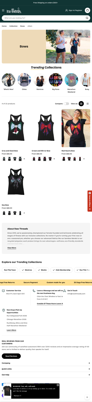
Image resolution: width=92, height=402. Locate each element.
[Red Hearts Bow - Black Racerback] (74, 159)
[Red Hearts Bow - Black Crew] (69, 159)
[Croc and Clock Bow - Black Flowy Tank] (9, 159)
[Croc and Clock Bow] (16, 128)
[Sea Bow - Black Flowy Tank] (9, 213)
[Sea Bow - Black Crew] (15, 213)
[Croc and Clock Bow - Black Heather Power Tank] (20, 159)
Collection (13, 26)
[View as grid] (81, 103)
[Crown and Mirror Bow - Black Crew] (50, 159)
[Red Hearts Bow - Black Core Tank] (80, 159)
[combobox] (46, 18)
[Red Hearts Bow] (76, 128)
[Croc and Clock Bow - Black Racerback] (4, 159)
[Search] (87, 18)
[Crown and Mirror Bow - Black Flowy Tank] (39, 159)
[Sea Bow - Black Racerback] (4, 213)
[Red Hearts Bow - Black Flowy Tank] (64, 159)
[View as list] (87, 103)
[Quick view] (27, 114)
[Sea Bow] (16, 182)
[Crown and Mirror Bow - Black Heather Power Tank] (45, 159)
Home (4, 26)
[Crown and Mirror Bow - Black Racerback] (34, 159)
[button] (90, 201)
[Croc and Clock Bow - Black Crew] (15, 159)
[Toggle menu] (3, 10)
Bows (22, 26)
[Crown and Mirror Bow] (46, 128)
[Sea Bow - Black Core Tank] (20, 213)
